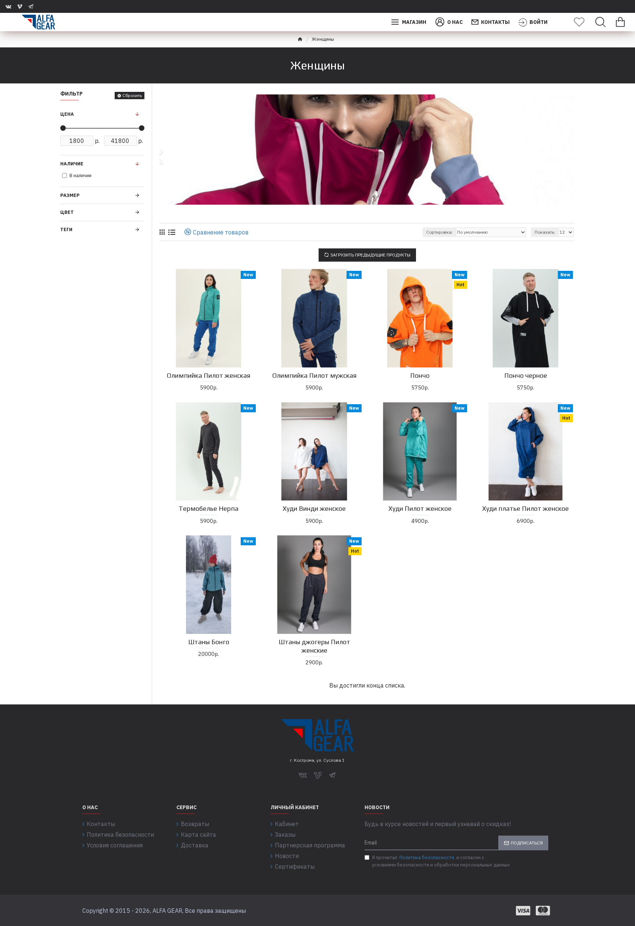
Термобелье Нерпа (208, 508)
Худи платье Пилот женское (525, 508)
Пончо (420, 375)
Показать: (545, 232)
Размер (70, 195)
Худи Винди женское (314, 508)
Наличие (71, 164)
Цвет (67, 212)
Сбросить (132, 95)
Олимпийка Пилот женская (208, 375)
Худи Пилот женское (420, 508)
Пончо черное (525, 375)
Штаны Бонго (208, 642)
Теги (66, 229)
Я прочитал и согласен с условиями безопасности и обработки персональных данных (441, 861)
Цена (67, 114)
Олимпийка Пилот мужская (314, 375)
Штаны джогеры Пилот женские (314, 646)
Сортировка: (439, 232)
